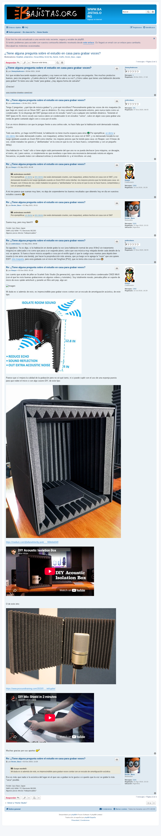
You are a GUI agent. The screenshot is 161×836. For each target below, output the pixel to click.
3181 (134, 223)
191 (134, 108)
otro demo (10, 136)
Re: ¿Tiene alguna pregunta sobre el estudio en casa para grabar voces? (45, 100)
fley (51, 57)
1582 (134, 185)
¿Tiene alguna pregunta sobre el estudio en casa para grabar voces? (52, 53)
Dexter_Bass (70, 57)
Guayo (127, 180)
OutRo (61, 57)
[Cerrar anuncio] (154, 38)
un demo (109, 133)
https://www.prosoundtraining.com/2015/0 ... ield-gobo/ (30, 688)
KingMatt (19, 57)
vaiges (78, 57)
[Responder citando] (117, 68)
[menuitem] (25, 27)
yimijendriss (28, 57)
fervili (47, 57)
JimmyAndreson (131, 67)
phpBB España (90, 817)
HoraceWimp (39, 57)
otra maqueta (18, 259)
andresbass (129, 100)
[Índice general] (46, 12)
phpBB (73, 814)
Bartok (55, 57)
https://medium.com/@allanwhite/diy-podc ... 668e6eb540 (32, 542)
